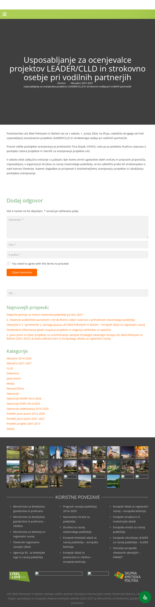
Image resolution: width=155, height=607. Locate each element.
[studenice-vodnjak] (142, 466)
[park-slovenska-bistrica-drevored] (56, 481)
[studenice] (113, 466)
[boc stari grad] (84, 481)
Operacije (13, 393)
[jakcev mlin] (99, 452)
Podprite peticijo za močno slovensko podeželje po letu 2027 (45, 314)
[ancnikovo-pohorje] (27, 452)
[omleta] (142, 452)
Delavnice (13, 373)
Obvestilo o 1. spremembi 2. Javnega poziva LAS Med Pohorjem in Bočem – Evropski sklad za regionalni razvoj (76, 324)
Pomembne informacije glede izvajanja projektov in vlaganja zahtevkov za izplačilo (59, 330)
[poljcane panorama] (13, 466)
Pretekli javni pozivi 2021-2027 (26, 418)
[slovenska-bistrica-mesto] (41, 466)
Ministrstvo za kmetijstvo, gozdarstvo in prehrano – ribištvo (29, 521)
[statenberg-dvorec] (70, 466)
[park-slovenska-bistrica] (41, 481)
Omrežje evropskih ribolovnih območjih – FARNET (126, 552)
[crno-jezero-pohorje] (113, 481)
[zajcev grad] (13, 481)
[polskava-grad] (27, 466)
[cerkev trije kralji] (56, 452)
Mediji (11, 383)
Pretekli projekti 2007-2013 (23, 423)
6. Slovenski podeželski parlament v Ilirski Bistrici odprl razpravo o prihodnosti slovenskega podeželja (71, 320)
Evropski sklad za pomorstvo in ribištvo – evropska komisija (77, 557)
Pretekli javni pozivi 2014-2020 (26, 413)
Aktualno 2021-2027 (19, 363)
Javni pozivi (14, 378)
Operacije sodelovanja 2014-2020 (28, 408)
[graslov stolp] (84, 452)
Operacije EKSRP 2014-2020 (24, 398)
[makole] (127, 452)
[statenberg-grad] (84, 466)
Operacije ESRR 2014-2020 (23, 403)
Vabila (10, 429)
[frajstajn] (70, 452)
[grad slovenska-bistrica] (70, 481)
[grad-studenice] (127, 481)
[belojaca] (41, 452)
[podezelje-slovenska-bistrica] (142, 481)
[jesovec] (113, 452)
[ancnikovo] (13, 452)
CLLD (10, 368)
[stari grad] (56, 466)
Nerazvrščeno (15, 388)
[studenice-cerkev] (127, 466)
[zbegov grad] (27, 481)
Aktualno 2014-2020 (19, 358)
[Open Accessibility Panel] (145, 597)
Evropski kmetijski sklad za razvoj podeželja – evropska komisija (80, 542)
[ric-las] (99, 481)
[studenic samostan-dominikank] (99, 466)
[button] (5, 14)
